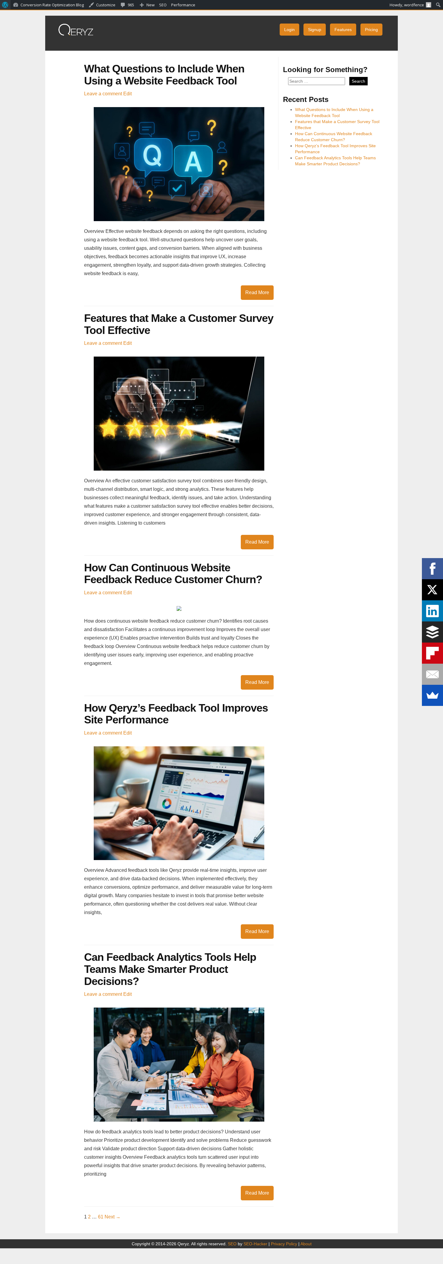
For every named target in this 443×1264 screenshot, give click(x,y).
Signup (314, 29)
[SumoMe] (432, 695)
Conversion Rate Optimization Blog (52, 5)
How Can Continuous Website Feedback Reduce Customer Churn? (173, 573)
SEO (232, 1243)
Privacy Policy (284, 1243)
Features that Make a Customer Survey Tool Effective (178, 324)
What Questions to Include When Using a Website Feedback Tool (164, 74)
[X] (432, 589)
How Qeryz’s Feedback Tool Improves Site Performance (176, 714)
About (306, 1243)
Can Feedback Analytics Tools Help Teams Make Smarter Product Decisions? (170, 969)
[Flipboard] (432, 653)
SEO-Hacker (255, 1243)
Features (343, 29)
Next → (113, 1216)
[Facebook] (432, 568)
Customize (105, 5)
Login (289, 29)
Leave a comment (103, 93)
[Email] (432, 674)
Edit (127, 93)
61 (100, 1216)
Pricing (371, 29)
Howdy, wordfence (407, 5)
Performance (183, 5)
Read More (257, 292)
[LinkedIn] (432, 610)
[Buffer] (432, 632)
